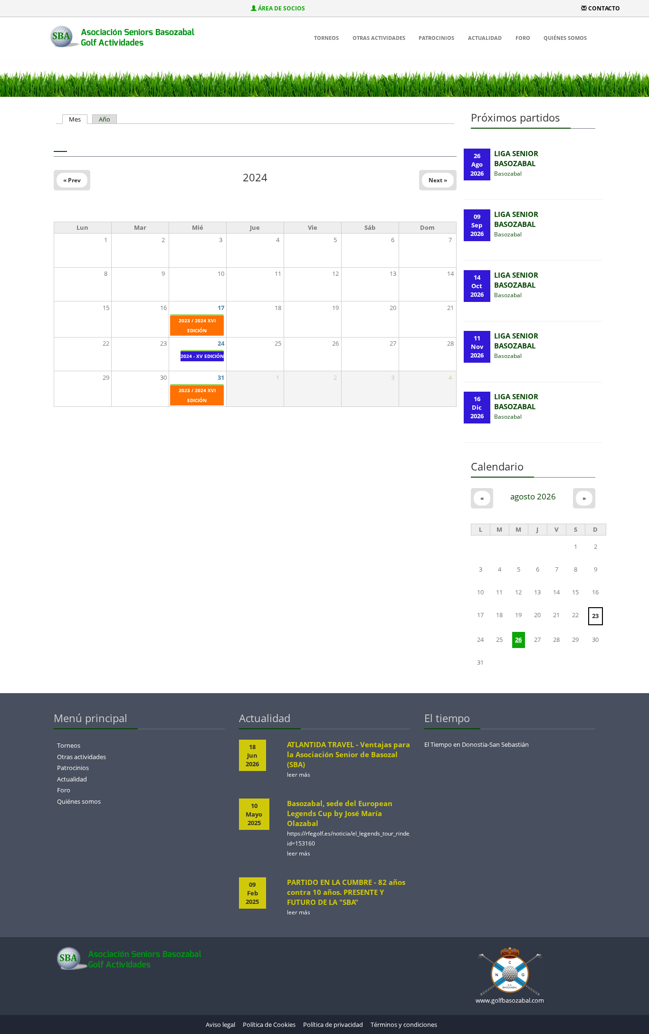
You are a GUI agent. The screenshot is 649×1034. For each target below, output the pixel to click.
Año (104, 119)
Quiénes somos (565, 37)
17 (221, 307)
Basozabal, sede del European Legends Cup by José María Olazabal (339, 813)
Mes (78, 119)
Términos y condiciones (404, 1024)
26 (518, 639)
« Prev (72, 180)
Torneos (326, 37)
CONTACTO (604, 8)
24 (221, 343)
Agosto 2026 (533, 496)
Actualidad (485, 37)
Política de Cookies (269, 1024)
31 (221, 377)
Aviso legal (220, 1024)
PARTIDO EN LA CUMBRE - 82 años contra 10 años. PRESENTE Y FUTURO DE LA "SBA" (346, 892)
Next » (438, 180)
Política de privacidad (333, 1024)
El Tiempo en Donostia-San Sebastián (476, 744)
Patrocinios (436, 37)
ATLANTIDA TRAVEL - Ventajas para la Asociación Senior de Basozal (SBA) (348, 754)
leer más (298, 775)
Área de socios (281, 8)
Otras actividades (379, 37)
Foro (522, 37)
